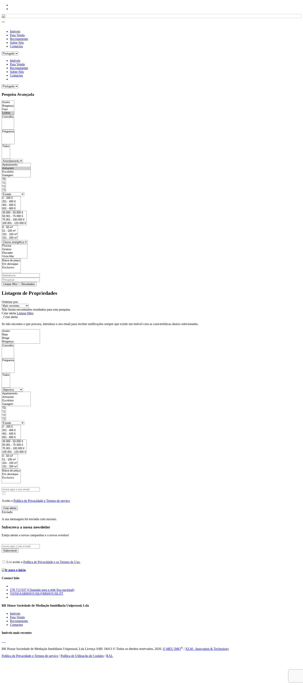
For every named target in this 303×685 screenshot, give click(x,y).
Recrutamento (19, 39)
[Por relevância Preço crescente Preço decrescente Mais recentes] (151, 306)
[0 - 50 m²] (10, 227)
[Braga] (21, 338)
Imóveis (15, 31)
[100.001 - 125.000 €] (14, 223)
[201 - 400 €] (11, 201)
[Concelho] (8, 117)
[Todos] (6, 146)
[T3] (4, 190)
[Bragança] (8, 106)
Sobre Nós (17, 42)
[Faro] (8, 109)
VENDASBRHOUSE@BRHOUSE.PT (36, 593)
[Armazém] (16, 168)
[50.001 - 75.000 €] (14, 216)
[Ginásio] (14, 249)
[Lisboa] (8, 113)
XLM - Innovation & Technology (207, 649)
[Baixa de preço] (11, 260)
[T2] (4, 186)
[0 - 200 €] (11, 198)
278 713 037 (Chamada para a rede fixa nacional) (42, 590)
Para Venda (17, 35)
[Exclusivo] (11, 267)
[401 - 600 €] (11, 205)
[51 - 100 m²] (10, 231)
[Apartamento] (16, 165)
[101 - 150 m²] (10, 234)
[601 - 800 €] (11, 208)
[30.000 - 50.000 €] (14, 213)
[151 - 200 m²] (10, 238)
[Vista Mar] (14, 256)
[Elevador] (14, 253)
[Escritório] (16, 172)
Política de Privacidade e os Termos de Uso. (51, 562)
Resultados (28, 284)
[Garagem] (16, 175)
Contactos (16, 46)
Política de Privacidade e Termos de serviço (41, 500)
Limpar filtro (10, 284)
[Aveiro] (8, 102)
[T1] (4, 183)
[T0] (4, 179)
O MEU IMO (172, 649)
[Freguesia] (8, 131)
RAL (109, 656)
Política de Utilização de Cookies (82, 656)
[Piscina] (14, 246)
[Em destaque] (11, 264)
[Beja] (21, 334)
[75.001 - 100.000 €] (14, 220)
